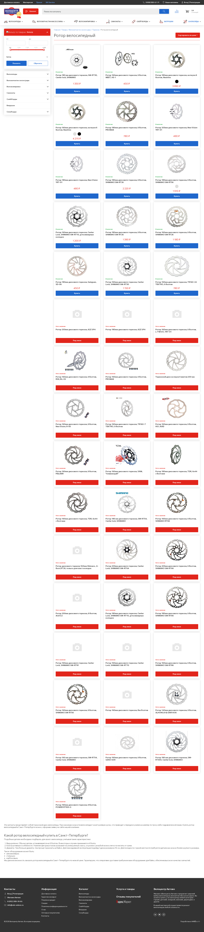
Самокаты (11, 93)
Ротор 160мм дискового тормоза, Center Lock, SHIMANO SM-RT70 (125, 664)
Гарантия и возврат (48, 897)
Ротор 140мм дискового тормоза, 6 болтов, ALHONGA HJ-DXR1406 (176, 711)
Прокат (39, 2)
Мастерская (28, 2)
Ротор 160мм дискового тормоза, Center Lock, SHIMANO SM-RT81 (75, 664)
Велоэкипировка (13, 87)
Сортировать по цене (187, 35)
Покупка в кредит (48, 900)
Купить (77, 91)
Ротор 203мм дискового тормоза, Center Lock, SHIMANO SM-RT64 (125, 567)
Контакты (45, 916)
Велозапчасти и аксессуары (18, 80)
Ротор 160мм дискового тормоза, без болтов (127, 710)
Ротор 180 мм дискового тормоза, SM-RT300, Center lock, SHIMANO (173, 758)
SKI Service (50, 2)
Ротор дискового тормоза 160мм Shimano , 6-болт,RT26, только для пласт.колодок (77, 567)
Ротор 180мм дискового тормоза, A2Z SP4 (125, 329)
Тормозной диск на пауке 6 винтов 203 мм (175, 377)
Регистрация (195, 2)
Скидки (44, 903)
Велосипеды (12, 74)
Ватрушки (11, 105)
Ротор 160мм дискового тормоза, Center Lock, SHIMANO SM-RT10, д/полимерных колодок (75, 234)
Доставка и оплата (11, 2)
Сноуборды (12, 112)
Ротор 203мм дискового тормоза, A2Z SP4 (76, 329)
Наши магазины (171, 2)
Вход (186, 2)
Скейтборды (12, 99)
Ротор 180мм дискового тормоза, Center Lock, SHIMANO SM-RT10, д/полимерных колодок (125, 615)
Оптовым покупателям (50, 913)
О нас (43, 910)
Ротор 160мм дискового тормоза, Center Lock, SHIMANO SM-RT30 (125, 283)
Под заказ (77, 340)
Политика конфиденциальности (54, 906)
